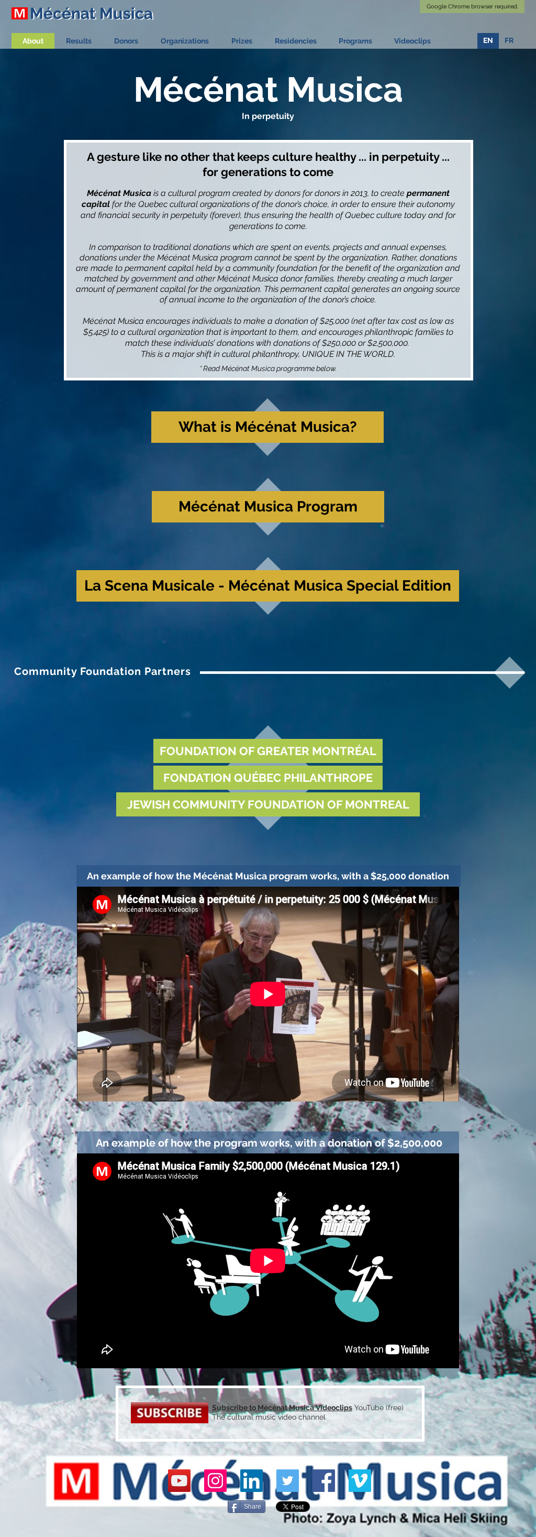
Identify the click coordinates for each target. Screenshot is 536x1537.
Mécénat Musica (285, 1407)
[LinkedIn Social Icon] (251, 1480)
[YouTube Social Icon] (179, 1480)
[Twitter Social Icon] (287, 1480)
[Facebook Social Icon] (323, 1480)
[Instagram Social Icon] (215, 1480)
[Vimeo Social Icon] (360, 1480)
